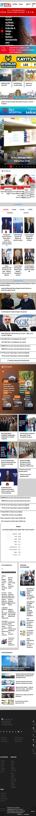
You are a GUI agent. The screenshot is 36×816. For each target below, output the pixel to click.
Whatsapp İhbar (19, 739)
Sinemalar (13, 779)
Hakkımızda (4, 737)
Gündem (14, 4)
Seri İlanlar (13, 781)
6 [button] (16, 166)
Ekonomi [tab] (10, 213)
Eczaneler (13, 770)
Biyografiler (4, 797)
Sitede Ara (3, 793)
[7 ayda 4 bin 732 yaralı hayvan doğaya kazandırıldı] (27, 577)
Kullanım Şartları (19, 737)
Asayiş (2, 764)
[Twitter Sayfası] (4, 731)
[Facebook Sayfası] (2, 731)
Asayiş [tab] (22, 209)
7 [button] (19, 166)
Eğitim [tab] (30, 209)
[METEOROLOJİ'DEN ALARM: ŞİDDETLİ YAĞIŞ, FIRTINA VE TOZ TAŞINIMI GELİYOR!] (18, 663)
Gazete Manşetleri (13, 786)
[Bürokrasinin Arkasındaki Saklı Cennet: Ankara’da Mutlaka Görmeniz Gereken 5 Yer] (9, 376)
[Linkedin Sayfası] (13, 731)
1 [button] (2, 166)
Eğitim (2, 766)
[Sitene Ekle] (22, 731)
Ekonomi (3, 768)
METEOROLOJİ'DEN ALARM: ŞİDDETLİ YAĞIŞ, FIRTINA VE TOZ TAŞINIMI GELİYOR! (12, 12)
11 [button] (30, 166)
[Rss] (16, 731)
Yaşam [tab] (14, 209)
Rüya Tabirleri (4, 799)
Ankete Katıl (19, 559)
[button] (34, 171)
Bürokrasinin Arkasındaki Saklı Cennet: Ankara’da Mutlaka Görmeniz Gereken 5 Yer (8, 388)
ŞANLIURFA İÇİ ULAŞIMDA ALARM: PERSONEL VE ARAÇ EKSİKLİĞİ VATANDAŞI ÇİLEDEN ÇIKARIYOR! (21, 50)
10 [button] (28, 166)
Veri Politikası (4, 741)
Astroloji (3, 800)
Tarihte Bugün (13, 776)
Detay (20, 814)
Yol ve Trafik (12, 764)
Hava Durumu (13, 761)
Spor (2, 772)
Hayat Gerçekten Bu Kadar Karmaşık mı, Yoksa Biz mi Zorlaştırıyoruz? (21, 193)
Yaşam (21, 4)
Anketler (3, 795)
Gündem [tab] (5, 209)
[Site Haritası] (19, 731)
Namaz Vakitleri (13, 768)
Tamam (27, 814)
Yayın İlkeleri (4, 739)
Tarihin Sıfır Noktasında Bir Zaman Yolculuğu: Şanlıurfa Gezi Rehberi (25, 388)
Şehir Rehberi (13, 783)
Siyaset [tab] (26, 213)
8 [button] (22, 166)
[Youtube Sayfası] (10, 731)
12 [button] (33, 166)
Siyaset (3, 770)
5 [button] (13, 166)
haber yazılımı (3, 812)
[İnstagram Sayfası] (7, 731)
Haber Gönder (18, 741)
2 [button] (5, 166)
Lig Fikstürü (13, 773)
